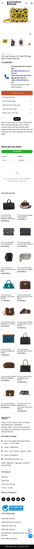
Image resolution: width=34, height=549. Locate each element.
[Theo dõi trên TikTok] (13, 499)
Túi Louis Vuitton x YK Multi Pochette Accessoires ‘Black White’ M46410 (25, 406)
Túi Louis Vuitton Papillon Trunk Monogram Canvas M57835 (25, 323)
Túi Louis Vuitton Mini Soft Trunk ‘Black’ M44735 (25, 243)
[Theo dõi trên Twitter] (18, 499)
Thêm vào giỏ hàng (17, 93)
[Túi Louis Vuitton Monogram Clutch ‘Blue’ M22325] (9, 284)
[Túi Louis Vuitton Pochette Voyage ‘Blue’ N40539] (9, 338)
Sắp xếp (20, 156)
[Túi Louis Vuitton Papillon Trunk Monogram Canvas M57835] (25, 311)
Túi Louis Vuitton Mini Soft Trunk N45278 (7, 243)
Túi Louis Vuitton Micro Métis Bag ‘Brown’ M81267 (8, 404)
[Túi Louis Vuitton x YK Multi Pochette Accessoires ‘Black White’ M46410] (25, 392)
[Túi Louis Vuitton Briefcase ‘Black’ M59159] (25, 339)
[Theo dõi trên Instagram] (8, 499)
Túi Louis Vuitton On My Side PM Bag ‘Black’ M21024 (24, 378)
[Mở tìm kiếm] (26, 3)
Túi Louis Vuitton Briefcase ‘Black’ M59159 (24, 350)
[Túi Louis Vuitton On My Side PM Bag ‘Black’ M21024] (25, 365)
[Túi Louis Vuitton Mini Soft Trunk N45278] (9, 232)
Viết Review (17, 151)
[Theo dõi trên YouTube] (23, 499)
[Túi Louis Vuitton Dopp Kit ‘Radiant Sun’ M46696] (9, 366)
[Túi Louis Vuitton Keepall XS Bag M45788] (25, 204)
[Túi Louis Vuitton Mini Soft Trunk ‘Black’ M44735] (25, 231)
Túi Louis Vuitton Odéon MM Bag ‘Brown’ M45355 (8, 323)
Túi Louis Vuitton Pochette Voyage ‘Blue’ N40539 (8, 351)
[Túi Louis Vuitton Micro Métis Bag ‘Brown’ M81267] (9, 392)
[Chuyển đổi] (30, 97)
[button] (2, 3)
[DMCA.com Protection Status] (5, 469)
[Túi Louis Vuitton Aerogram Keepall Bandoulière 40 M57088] (9, 204)
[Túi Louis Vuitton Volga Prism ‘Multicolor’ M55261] (25, 257)
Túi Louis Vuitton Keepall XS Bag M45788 (24, 216)
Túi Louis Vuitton (6, 54)
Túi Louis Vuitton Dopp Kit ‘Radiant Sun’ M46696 (9, 377)
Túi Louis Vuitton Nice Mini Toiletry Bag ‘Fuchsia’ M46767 (25, 296)
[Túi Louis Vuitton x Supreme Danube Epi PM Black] (9, 257)
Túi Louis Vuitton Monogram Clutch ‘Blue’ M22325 (8, 296)
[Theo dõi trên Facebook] (3, 499)
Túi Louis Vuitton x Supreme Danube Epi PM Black (8, 269)
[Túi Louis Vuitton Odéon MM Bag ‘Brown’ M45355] (9, 311)
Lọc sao (3, 156)
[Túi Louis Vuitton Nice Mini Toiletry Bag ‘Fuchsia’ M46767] (25, 284)
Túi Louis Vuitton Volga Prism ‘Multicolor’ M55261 (25, 268)
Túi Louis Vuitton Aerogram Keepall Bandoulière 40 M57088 (8, 217)
